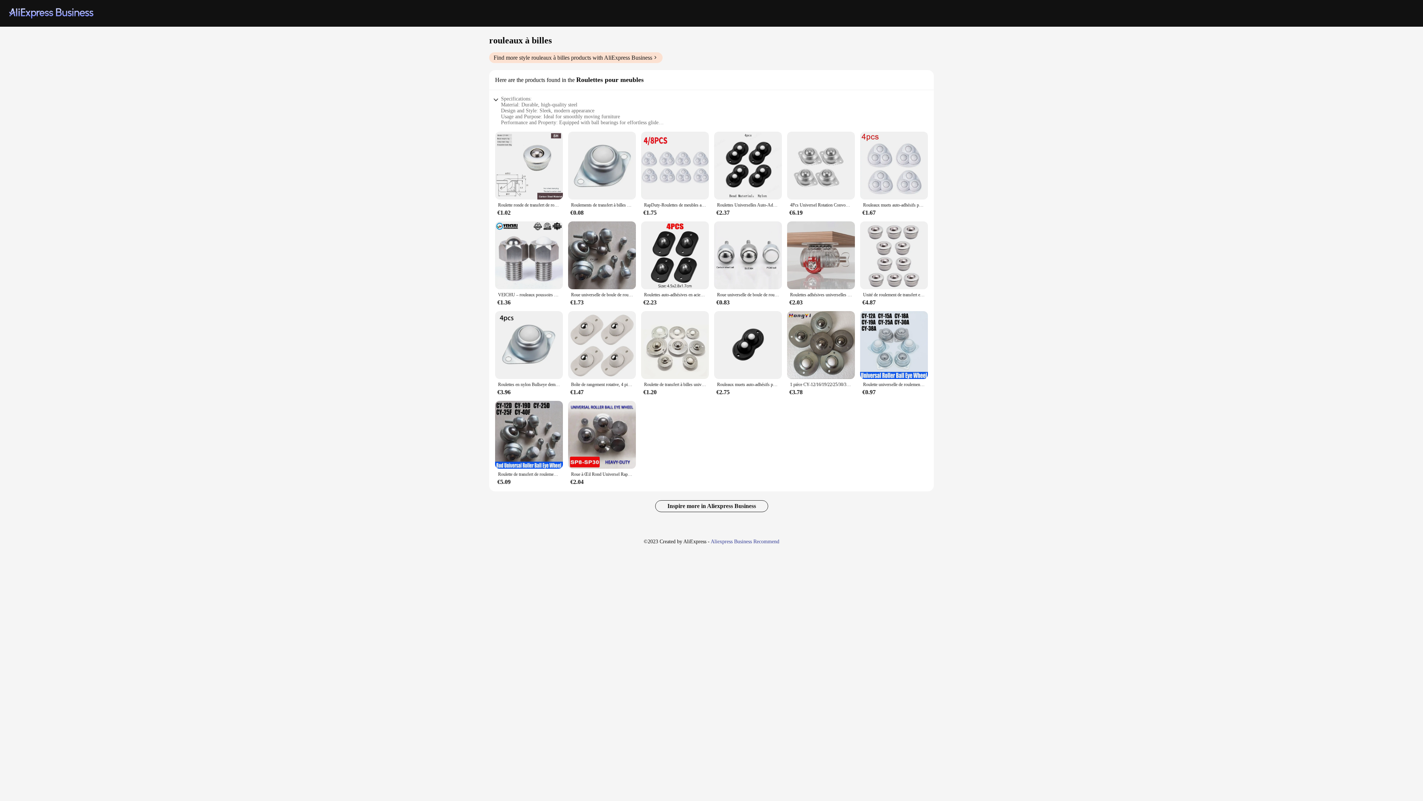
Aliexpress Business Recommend (745, 541)
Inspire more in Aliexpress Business (711, 506)
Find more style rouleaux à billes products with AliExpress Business (573, 58)
